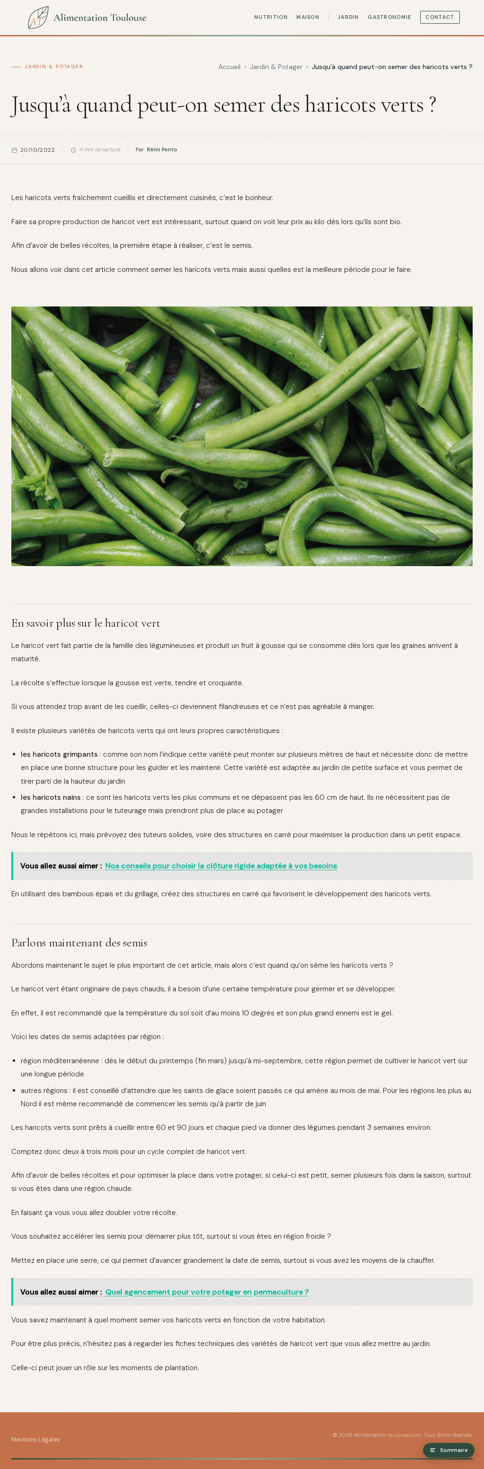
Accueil (229, 66)
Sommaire (454, 1450)
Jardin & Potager (54, 66)
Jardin (348, 17)
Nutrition (271, 17)
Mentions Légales (35, 1439)
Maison (308, 17)
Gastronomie (389, 17)
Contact (439, 17)
